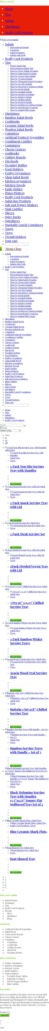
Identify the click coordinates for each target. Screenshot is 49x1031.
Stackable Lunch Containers (18, 392)
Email (3, 1012)
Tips (8, 15)
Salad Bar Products (14, 376)
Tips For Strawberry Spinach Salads (26, 293)
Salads (9, 20)
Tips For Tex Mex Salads (21, 290)
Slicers (8, 384)
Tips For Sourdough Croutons (24, 313)
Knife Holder (11, 368)
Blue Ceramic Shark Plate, (28, 831)
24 (6, 440)
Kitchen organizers (14, 363)
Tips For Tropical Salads (21, 285)
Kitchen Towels (12, 366)
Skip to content (7, 1)
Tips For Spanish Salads (21, 298)
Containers (10, 340)
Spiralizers (10, 389)
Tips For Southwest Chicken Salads (26, 311)
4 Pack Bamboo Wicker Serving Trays (26, 641)
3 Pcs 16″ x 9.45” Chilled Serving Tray (27, 605)
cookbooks (10, 345)
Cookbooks (10, 324)
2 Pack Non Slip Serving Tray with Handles (27, 468)
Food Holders (11, 355)
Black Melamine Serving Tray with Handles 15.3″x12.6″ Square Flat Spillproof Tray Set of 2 (27, 798)
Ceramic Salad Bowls (14, 326)
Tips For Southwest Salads (22, 300)
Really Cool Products (19, 32)
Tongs (8, 394)
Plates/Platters (11, 371)
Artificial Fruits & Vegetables (18, 334)
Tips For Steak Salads (20, 295)
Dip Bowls (9, 350)
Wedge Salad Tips (18, 272)
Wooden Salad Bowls (14, 329)
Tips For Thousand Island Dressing (26, 287)
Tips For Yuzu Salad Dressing (23, 280)
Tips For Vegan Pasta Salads (23, 282)
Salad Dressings (17, 261)
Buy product (15, 484)
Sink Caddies (11, 381)
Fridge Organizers (13, 358)
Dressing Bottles (12, 353)
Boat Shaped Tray (22, 859)
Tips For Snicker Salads (21, 303)
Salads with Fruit (18, 264)
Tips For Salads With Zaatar (22, 316)
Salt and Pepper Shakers (16, 379)
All (6, 443)
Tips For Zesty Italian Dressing (24, 277)
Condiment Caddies (14, 337)
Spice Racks (10, 386)
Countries (14, 259)
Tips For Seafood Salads (21, 308)
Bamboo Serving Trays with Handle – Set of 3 (26, 750)
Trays (7, 397)
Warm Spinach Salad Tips (21, 274)
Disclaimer (12, 26)
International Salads (19, 256)
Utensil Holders (12, 400)
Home (9, 9)
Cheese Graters (12, 342)
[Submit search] (25, 425)
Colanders (10, 332)
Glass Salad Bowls (13, 360)
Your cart (11, 241)
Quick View (10, 450)
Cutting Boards (12, 347)
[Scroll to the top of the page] (1, 1018)
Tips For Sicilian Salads (20, 306)
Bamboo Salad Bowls (14, 321)
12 (6, 437)
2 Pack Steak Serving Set (27, 534)
